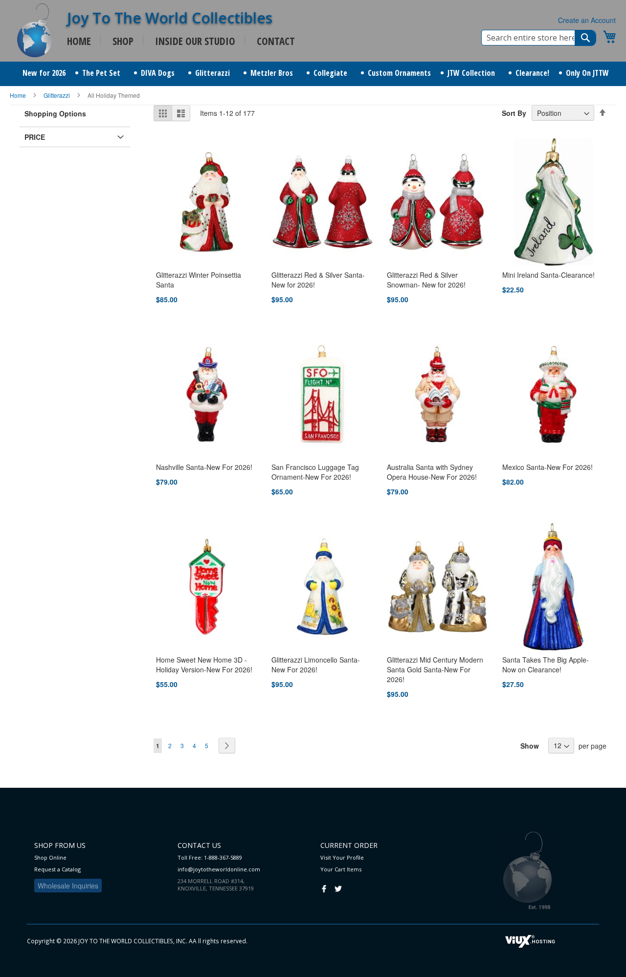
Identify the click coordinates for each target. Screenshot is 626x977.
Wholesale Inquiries (68, 885)
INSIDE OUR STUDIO (195, 41)
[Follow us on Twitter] (338, 888)
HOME (79, 41)
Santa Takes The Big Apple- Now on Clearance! (545, 664)
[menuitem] (44, 73)
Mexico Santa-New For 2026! (547, 467)
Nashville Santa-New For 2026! (204, 467)
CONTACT (276, 41)
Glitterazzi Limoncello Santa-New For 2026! (315, 664)
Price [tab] (34, 137)
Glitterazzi (57, 95)
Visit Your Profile (342, 857)
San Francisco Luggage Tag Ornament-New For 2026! (315, 472)
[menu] (313, 74)
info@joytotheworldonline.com (219, 869)
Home (18, 95)
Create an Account (587, 20)
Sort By (514, 113)
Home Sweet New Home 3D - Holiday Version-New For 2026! (204, 664)
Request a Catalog (57, 869)
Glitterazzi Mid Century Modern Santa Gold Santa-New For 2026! (435, 669)
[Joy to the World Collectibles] (34, 30)
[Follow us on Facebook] (324, 888)
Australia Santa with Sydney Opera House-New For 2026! (432, 472)
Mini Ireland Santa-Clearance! (548, 275)
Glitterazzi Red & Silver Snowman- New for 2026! (426, 279)
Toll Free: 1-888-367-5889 (210, 857)
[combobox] (538, 37)
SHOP (123, 41)
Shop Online (50, 857)
